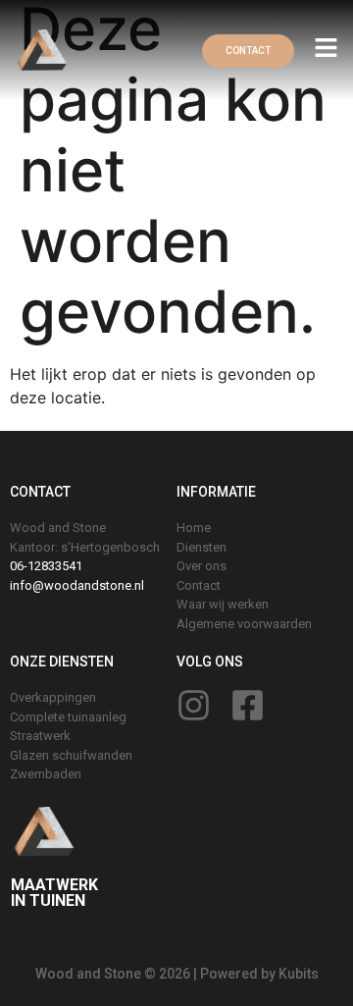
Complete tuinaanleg (68, 717)
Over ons (201, 565)
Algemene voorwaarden (244, 623)
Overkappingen (53, 697)
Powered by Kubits (259, 973)
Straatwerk (40, 735)
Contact (198, 585)
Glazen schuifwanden (71, 755)
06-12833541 (46, 565)
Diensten (201, 547)
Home (193, 527)
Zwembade (42, 774)
